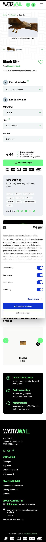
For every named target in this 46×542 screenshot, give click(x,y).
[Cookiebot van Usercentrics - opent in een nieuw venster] (33, 227)
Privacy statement (10, 490)
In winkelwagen (25, 163)
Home (5, 15)
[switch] (40, 275)
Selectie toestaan (23, 313)
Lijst (5, 120)
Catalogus (13, 15)
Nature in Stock (13, 66)
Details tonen (33, 299)
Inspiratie (7, 466)
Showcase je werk (10, 470)
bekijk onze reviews (26, 504)
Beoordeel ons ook (11, 519)
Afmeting (8, 107)
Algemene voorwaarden (13, 485)
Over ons (6, 494)
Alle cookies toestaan (23, 306)
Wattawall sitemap (30, 534)
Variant (6, 133)
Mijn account (8, 474)
